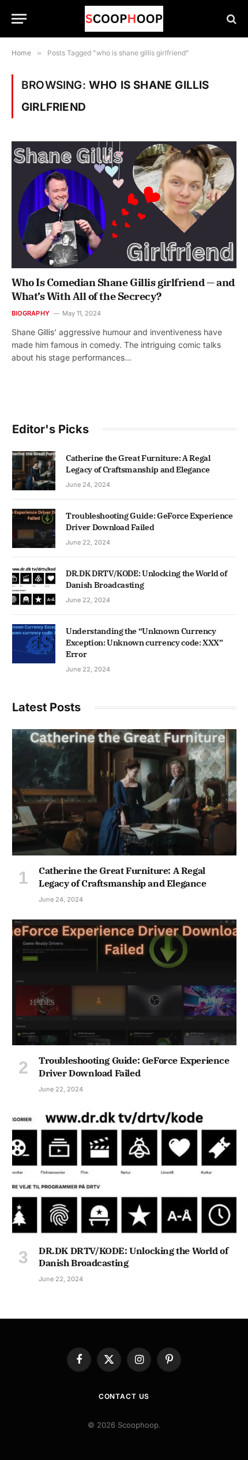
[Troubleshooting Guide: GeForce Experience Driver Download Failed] (33, 528)
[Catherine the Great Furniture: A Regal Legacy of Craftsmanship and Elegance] (33, 470)
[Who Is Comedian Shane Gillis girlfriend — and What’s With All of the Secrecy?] (124, 204)
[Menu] (19, 19)
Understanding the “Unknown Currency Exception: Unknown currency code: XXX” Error (144, 642)
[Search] (230, 19)
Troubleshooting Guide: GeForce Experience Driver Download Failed (134, 1066)
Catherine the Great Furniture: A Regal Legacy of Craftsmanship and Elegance (122, 877)
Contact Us (124, 1396)
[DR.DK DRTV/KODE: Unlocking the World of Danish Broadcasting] (33, 586)
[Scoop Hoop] (124, 18)
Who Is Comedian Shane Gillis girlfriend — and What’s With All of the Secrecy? (123, 289)
